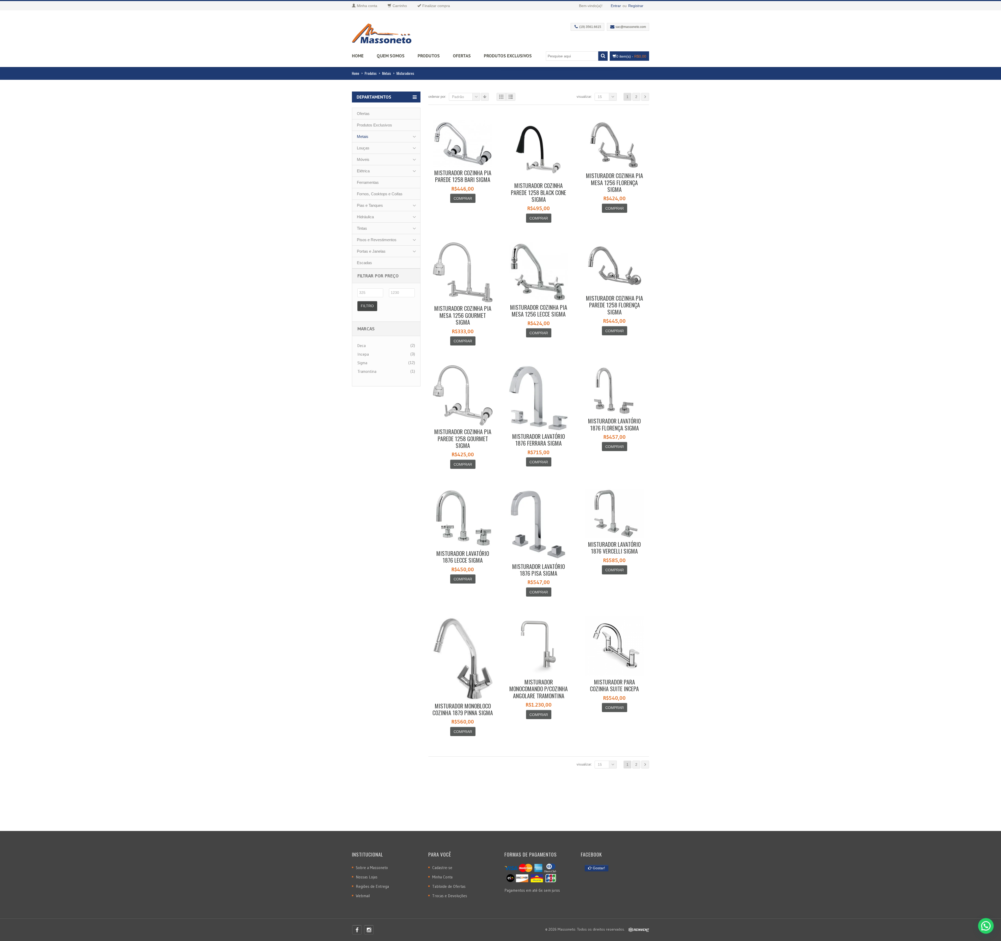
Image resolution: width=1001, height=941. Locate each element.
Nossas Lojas (366, 877)
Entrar (616, 6)
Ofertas (462, 56)
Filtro (367, 306)
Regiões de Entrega (372, 886)
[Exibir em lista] (510, 97)
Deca (361, 345)
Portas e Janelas (371, 251)
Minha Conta (442, 877)
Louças (363, 148)
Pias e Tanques (370, 205)
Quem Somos (391, 56)
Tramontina (366, 371)
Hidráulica (365, 217)
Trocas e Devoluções (449, 895)
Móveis (363, 159)
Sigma (362, 362)
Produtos (429, 56)
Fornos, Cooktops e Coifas (379, 194)
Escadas (364, 262)
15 (600, 97)
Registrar (635, 6)
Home (358, 56)
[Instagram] (369, 929)
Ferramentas (368, 182)
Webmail (363, 895)
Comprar (463, 198)
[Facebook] (357, 929)
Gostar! (598, 868)
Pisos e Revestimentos (376, 240)
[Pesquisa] (603, 56)
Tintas (362, 228)
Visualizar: (584, 97)
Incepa (363, 354)
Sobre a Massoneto (372, 867)
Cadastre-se (442, 867)
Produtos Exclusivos (508, 56)
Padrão (458, 97)
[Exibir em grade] (501, 97)
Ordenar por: (437, 97)
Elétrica (363, 171)
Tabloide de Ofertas (449, 886)
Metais (386, 73)
